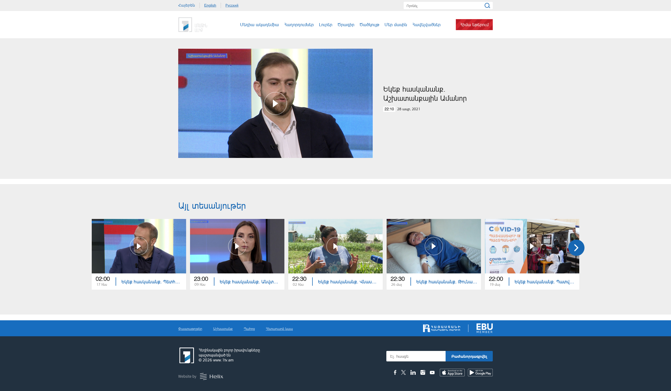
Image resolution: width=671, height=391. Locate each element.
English (210, 5)
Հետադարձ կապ (279, 328)
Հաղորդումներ (299, 24)
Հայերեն (186, 5)
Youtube (432, 372)
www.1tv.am (223, 359)
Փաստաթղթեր (190, 328)
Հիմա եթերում (474, 24)
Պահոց (249, 328)
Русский (232, 5)
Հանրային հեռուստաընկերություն (186, 355)
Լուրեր (325, 24)
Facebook (395, 372)
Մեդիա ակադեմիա (259, 24)
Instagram (422, 372)
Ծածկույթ (369, 24)
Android (480, 372)
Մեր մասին (396, 24)
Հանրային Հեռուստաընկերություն (198, 24)
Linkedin (413, 372)
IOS (452, 372)
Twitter (403, 372)
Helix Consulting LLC (200, 376)
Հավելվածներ (426, 24)
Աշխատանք (223, 328)
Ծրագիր (346, 24)
